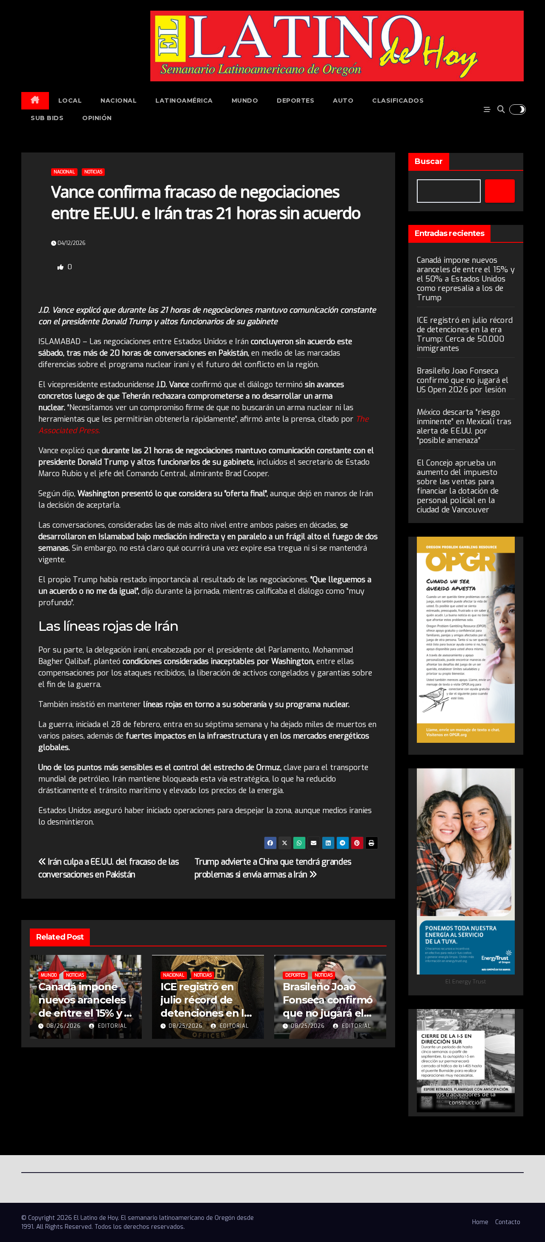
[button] (501, 109)
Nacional (118, 100)
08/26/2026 (63, 1026)
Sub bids (47, 118)
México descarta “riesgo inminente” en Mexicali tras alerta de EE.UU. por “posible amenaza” (464, 426)
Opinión (97, 118)
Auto (343, 100)
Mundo (245, 100)
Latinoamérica (184, 100)
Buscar (429, 161)
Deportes (295, 100)
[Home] (35, 100)
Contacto (507, 1222)
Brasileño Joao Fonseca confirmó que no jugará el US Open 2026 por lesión (328, 1013)
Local (70, 100)
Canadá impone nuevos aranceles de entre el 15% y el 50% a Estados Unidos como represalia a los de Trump (466, 279)
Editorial (111, 1026)
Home (480, 1222)
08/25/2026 (186, 1026)
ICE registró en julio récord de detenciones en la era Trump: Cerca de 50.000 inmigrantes (465, 334)
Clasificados (398, 100)
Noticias (93, 172)
